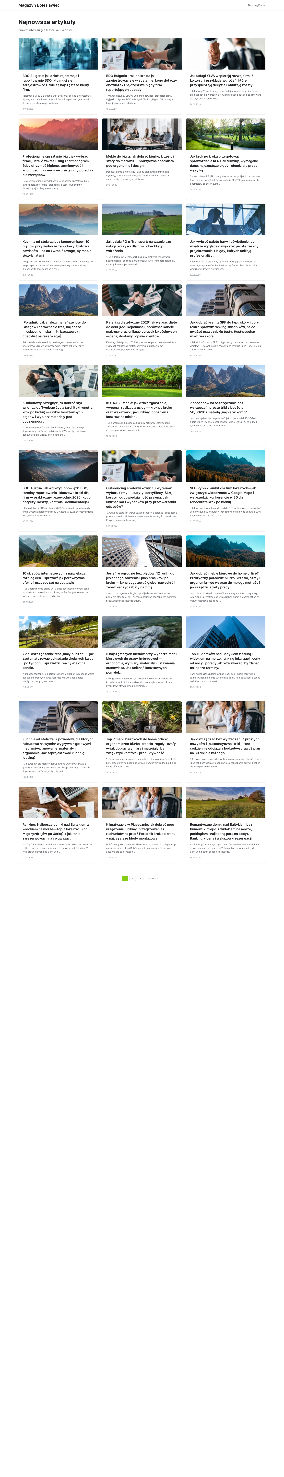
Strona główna (256, 5)
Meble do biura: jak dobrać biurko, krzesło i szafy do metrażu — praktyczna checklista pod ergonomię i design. (140, 161)
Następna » (153, 878)
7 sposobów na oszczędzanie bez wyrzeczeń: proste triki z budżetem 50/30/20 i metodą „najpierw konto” (218, 407)
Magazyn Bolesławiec (39, 5)
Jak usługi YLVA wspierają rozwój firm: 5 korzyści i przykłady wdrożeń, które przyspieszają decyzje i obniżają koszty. (222, 80)
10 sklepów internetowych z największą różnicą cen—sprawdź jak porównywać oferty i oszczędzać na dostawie (54, 578)
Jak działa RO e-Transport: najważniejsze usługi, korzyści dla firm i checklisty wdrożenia (138, 246)
